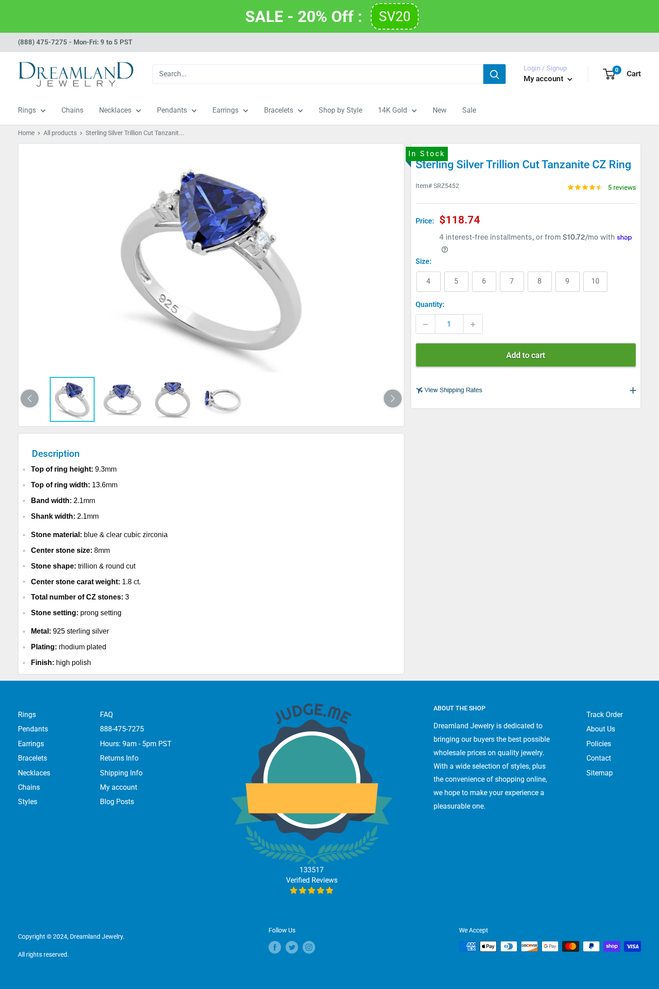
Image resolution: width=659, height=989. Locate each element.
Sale (469, 110)
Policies (598, 744)
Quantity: (430, 305)
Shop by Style (340, 110)
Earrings (225, 110)
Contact (598, 758)
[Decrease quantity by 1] (425, 324)
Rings (27, 110)
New (440, 110)
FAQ (106, 714)
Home (26, 132)
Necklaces (115, 110)
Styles (27, 801)
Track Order (604, 714)
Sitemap (599, 773)
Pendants (172, 110)
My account (544, 78)
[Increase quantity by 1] (473, 324)
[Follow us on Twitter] (292, 947)
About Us (600, 729)
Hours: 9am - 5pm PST (136, 744)
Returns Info (119, 758)
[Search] (494, 74)
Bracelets (278, 110)
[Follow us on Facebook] (275, 947)
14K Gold (392, 110)
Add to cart (525, 355)
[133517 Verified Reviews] (312, 890)
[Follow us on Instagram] (309, 947)
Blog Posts (117, 801)
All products (60, 132)
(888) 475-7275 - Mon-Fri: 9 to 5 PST (75, 42)
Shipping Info (121, 773)
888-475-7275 (122, 729)
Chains (72, 110)
